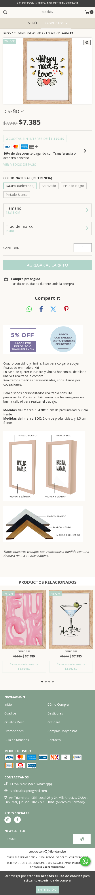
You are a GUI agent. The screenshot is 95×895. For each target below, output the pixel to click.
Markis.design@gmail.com (28, 791)
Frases (50, 33)
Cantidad (11, 248)
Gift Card (54, 722)
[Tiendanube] (47, 853)
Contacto (54, 740)
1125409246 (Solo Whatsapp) (31, 784)
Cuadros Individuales (28, 33)
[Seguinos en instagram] (7, 819)
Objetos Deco (14, 722)
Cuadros (10, 713)
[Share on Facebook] (41, 309)
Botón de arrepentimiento (47, 867)
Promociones (14, 731)
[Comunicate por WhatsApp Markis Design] (85, 861)
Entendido (47, 889)
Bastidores (55, 713)
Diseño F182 (71, 651)
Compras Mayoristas (62, 731)
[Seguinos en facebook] (17, 819)
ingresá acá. (80, 862)
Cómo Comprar (59, 704)
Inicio (7, 33)
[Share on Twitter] (53, 309)
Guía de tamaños (16, 740)
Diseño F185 (24, 651)
